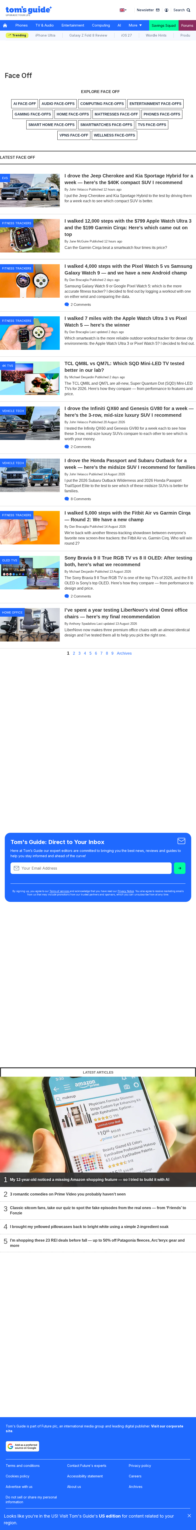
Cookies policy (17, 1476)
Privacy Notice (126, 891)
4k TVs (7, 365)
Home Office (12, 612)
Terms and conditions (23, 1466)
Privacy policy (140, 1466)
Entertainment (72, 25)
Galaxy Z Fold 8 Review (88, 35)
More (133, 25)
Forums (187, 25)
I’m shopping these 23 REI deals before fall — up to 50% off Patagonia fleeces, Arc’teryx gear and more (97, 1243)
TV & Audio (44, 25)
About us (74, 1487)
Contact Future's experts (86, 1466)
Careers (135, 1476)
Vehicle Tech (13, 411)
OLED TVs (9, 560)
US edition (110, 1516)
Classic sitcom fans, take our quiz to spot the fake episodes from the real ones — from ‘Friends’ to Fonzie (98, 1210)
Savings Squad (164, 25)
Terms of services (59, 891)
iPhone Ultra (45, 35)
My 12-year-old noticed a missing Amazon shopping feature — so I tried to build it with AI (89, 1180)
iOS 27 (126, 35)
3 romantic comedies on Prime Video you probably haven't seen (68, 1194)
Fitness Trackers (16, 223)
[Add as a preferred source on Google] (22, 1446)
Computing (101, 25)
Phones (21, 25)
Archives (124, 653)
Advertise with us (19, 1487)
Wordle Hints (156, 35)
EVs (5, 178)
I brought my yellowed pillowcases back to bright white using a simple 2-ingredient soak (89, 1227)
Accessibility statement (85, 1476)
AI (119, 25)
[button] (182, 10)
